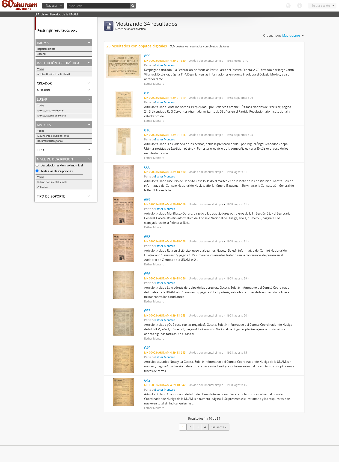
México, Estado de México (51, 115)
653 (147, 310)
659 (147, 199)
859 (147, 55)
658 (147, 236)
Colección (42, 187)
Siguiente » (218, 427)
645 (147, 347)
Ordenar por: (272, 35)
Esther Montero (165, 65)
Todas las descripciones (56, 171)
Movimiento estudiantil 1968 (53, 135)
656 (147, 273)
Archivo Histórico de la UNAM (53, 74)
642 (147, 380)
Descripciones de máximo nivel (61, 165)
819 (147, 93)
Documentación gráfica (50, 140)
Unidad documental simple (52, 182)
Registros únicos (46, 48)
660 (147, 167)
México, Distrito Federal (50, 110)
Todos (40, 69)
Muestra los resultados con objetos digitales (200, 46)
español (41, 53)
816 (147, 130)
